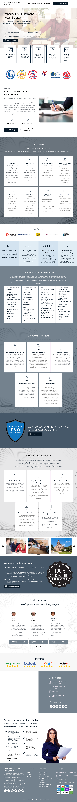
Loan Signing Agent (44, 776)
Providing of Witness (45, 784)
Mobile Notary (43, 772)
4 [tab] (39, 554)
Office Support (43, 786)
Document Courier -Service (46, 778)
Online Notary (43, 774)
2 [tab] (37, 554)
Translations (42, 782)
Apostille (41, 780)
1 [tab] (36, 646)
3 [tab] (38, 554)
